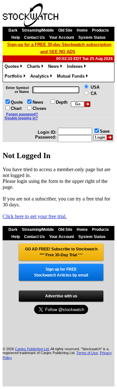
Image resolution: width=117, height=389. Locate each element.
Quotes (13, 67)
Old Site (65, 30)
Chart (16, 108)
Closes (39, 108)
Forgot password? (22, 114)
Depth (62, 102)
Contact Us (34, 37)
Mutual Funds (72, 77)
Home (82, 30)
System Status (92, 37)
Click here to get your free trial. (35, 216)
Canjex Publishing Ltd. (32, 349)
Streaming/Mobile (38, 30)
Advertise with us (61, 296)
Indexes (76, 67)
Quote (17, 102)
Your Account (61, 37)
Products (100, 30)
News (54, 67)
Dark (13, 30)
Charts (34, 67)
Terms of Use (87, 353)
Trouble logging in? (21, 118)
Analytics (40, 77)
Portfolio (14, 77)
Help (15, 37)
